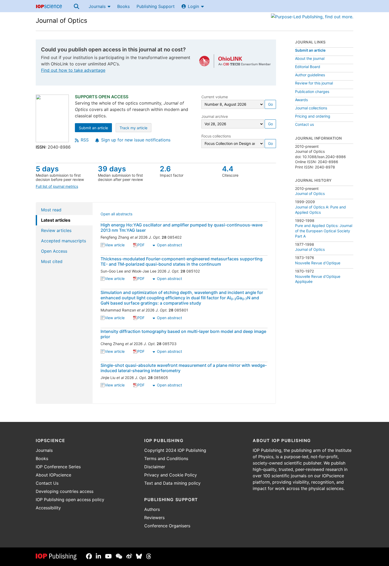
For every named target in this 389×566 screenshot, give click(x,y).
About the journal (309, 58)
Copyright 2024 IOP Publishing (175, 450)
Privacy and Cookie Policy (170, 475)
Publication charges (312, 91)
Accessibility (48, 507)
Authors (152, 509)
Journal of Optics (61, 20)
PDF (140, 245)
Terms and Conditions (166, 458)
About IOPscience (53, 475)
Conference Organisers (167, 525)
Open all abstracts (116, 214)
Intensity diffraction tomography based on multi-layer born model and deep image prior (183, 334)
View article (115, 245)
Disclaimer (154, 466)
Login (193, 6)
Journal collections (311, 108)
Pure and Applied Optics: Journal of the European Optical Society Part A (323, 230)
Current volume (214, 97)
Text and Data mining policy (172, 483)
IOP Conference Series (58, 466)
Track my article (135, 128)
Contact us (304, 124)
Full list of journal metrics (57, 186)
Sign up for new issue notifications (135, 139)
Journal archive (214, 116)
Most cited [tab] (51, 261)
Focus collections (216, 136)
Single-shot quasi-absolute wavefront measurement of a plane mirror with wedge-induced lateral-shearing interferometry (184, 368)
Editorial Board (307, 66)
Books (123, 6)
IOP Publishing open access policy (70, 499)
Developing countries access (64, 491)
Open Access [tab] (54, 251)
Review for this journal (314, 83)
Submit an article (95, 128)
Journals (97, 6)
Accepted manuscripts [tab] (63, 240)
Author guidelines (310, 75)
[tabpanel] (184, 303)
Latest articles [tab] (55, 220)
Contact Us (47, 483)
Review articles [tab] (56, 230)
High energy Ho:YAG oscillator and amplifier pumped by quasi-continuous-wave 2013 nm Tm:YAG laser (182, 227)
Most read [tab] (51, 209)
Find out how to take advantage (73, 70)
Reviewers (154, 517)
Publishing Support (156, 6)
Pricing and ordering (312, 116)
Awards (301, 99)
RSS (85, 139)
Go (270, 104)
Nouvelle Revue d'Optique (317, 263)
